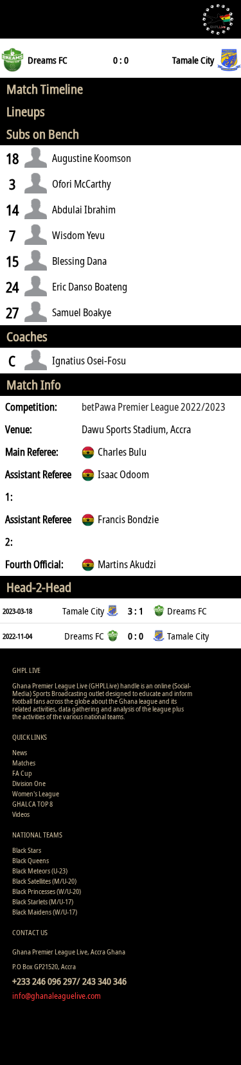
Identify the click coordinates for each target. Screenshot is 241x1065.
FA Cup (22, 773)
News (19, 752)
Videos (21, 814)
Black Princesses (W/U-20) (46, 891)
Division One (29, 783)
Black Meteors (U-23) (39, 870)
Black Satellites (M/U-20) (44, 881)
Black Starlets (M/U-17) (42, 901)
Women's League (35, 793)
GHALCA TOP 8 (32, 804)
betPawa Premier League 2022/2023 (154, 407)
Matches (23, 762)
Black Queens (30, 860)
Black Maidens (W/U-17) (44, 912)
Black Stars (26, 850)
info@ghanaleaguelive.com (56, 995)
